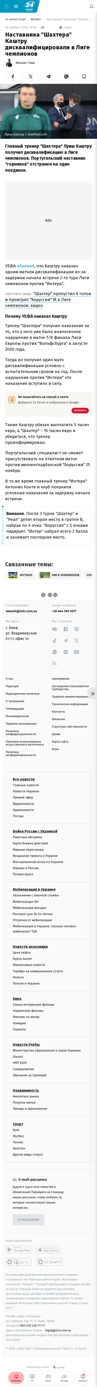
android (19, 1249)
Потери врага (23, 874)
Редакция (12, 686)
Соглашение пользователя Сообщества (70, 688)
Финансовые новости (29, 965)
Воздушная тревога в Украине (35, 856)
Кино (17, 999)
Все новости (24, 779)
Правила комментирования (71, 696)
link (55, 629)
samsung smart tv (50, 1262)
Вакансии (58, 719)
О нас (9, 678)
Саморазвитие (23, 1069)
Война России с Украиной (35, 831)
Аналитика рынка (26, 1096)
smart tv (19, 1262)
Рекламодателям (17, 716)
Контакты (58, 711)
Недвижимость (26, 1090)
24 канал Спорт (16, 19)
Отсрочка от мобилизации (32, 920)
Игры (55, 749)
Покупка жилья (24, 1102)
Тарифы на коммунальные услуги (38, 971)
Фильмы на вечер (26, 1017)
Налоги (18, 977)
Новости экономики (30, 947)
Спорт (18, 1124)
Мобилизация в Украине (34, 889)
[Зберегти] (84, 76)
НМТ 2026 (20, 1063)
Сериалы (19, 1029)
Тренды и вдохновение (30, 1109)
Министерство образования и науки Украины (47, 1050)
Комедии (19, 1023)
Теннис (18, 1142)
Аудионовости (23, 810)
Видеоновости (23, 803)
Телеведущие (15, 708)
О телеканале (15, 701)
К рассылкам (28, 1220)
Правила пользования (21, 723)
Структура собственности (69, 726)
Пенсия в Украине (26, 983)
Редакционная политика (22, 693)
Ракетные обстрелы (27, 837)
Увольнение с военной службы (36, 895)
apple (50, 1249)
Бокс (16, 1130)
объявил (25, 265)
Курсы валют (22, 959)
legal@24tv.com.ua (58, 1330)
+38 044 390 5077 (64, 611)
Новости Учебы (26, 1044)
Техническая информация (70, 704)
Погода (18, 816)
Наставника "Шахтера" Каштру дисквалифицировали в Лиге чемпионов (68, 19)
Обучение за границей (29, 1075)
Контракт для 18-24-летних (33, 914)
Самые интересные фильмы (33, 1005)
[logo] (29, 6)
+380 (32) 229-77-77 (31, 1325)
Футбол (36, 19)
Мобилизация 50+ (26, 901)
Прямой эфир (23, 797)
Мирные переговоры (28, 849)
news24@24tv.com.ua (21, 611)
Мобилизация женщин (29, 908)
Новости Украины (26, 791)
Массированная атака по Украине (38, 862)
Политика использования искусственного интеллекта (25, 743)
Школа (18, 1057)
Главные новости (26, 785)
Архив (56, 734)
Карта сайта (60, 741)
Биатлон (19, 1148)
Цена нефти (22, 952)
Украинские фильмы (28, 1011)
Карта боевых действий (30, 843)
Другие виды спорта (28, 1154)
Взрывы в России (26, 868)
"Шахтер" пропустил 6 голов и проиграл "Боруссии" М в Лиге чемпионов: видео (48, 299)
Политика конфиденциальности (21, 733)
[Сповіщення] (91, 6)
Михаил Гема (25, 63)
